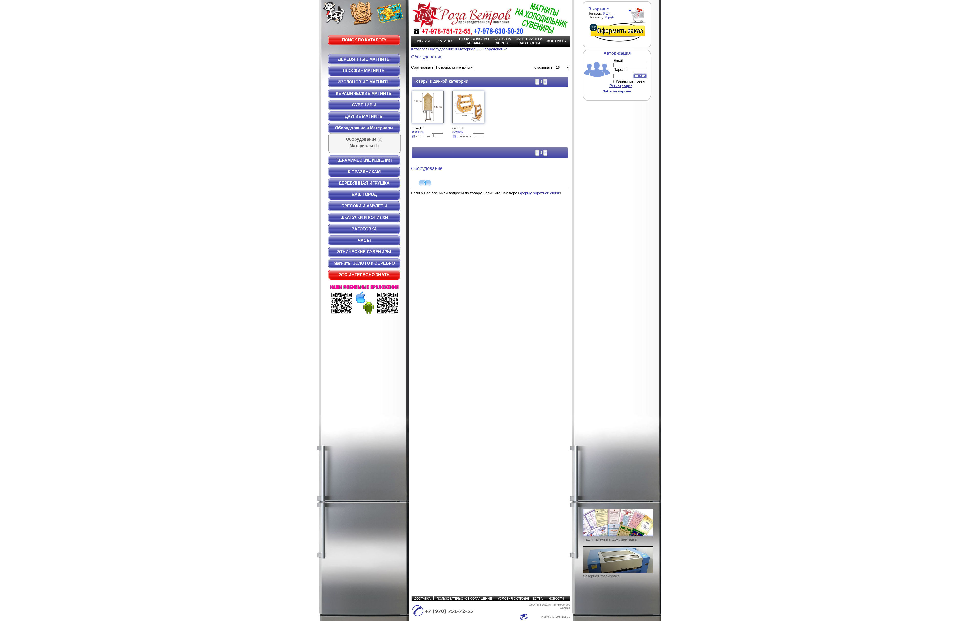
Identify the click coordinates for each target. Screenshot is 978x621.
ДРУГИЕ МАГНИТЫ (364, 116)
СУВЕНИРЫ (364, 105)
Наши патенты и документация (610, 539)
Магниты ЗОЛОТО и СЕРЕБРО (364, 263)
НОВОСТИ (556, 598)
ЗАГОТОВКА (364, 229)
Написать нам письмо (555, 616)
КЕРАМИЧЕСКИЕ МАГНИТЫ (364, 93)
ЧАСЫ (364, 240)
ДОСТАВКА (422, 598)
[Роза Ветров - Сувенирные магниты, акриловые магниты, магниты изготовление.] (487, 18)
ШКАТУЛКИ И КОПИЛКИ (364, 217)
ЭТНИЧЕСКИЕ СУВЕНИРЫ (364, 252)
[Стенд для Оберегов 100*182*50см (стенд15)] (428, 124)
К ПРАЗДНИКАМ (364, 172)
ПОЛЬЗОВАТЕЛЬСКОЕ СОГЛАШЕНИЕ (464, 598)
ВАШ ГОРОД (364, 194)
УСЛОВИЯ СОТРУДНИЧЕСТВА (520, 598)
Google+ (565, 607)
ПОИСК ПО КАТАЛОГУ (364, 40)
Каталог (418, 49)
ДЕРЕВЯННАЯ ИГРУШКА (364, 183)
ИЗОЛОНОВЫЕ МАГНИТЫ (364, 82)
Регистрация (620, 86)
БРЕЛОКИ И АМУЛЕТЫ (364, 206)
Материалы (364, 146)
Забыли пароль (617, 91)
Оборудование (364, 139)
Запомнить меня (631, 82)
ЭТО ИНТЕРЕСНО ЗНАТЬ (364, 275)
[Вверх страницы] (425, 182)
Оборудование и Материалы (364, 128)
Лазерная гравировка (601, 576)
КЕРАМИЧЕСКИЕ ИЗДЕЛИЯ (364, 160)
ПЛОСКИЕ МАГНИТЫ (364, 70)
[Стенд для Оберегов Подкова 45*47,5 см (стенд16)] (469, 124)
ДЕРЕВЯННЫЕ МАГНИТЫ (364, 59)
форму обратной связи (540, 193)
